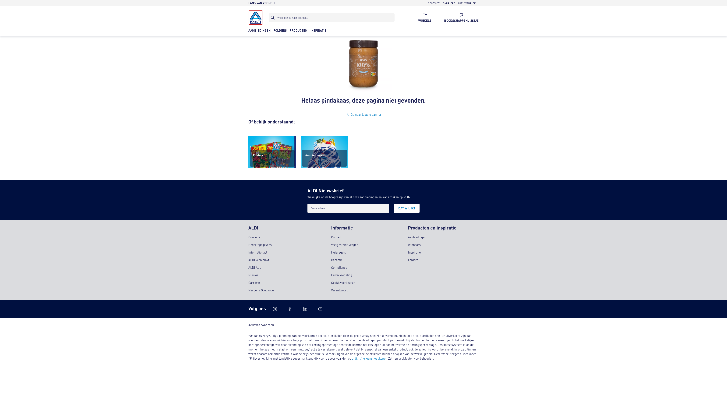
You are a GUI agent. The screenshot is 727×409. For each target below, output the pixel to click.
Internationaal (257, 252)
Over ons (254, 237)
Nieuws (253, 275)
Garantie (336, 260)
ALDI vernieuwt (258, 260)
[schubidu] (290, 309)
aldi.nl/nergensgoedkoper (369, 358)
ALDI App (254, 267)
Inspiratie (414, 252)
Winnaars (414, 245)
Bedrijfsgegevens (260, 245)
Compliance (339, 267)
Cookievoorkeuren (343, 282)
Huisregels (338, 252)
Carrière (254, 282)
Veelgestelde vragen (344, 245)
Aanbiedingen (417, 237)
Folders (413, 260)
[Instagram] (274, 309)
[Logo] (255, 17)
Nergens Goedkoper (261, 290)
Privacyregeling (341, 275)
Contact (336, 237)
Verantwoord (339, 290)
